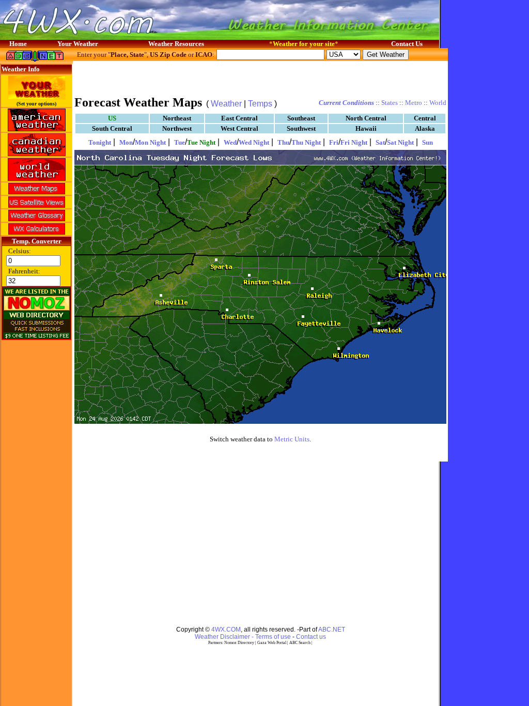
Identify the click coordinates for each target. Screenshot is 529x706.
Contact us (311, 636)
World (437, 102)
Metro (413, 102)
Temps (260, 103)
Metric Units (291, 439)
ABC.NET (331, 629)
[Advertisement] (260, 77)
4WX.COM (226, 629)
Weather (226, 103)
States (389, 102)
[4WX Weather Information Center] (103, 37)
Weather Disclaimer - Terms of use (243, 636)
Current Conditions (346, 102)
